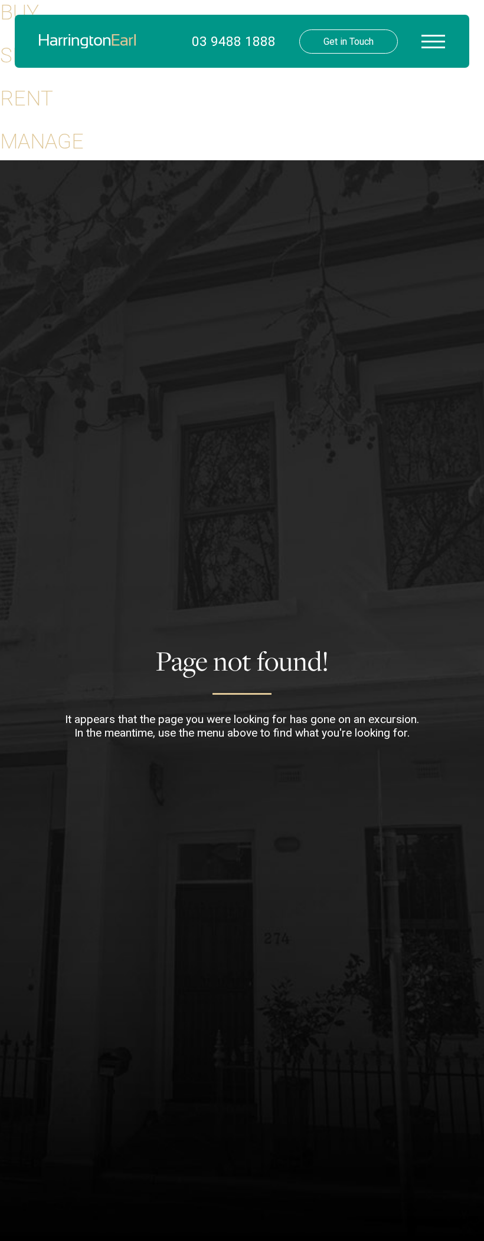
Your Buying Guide (229, 100)
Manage (42, 141)
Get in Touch (348, 41)
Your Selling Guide (229, 124)
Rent (26, 98)
